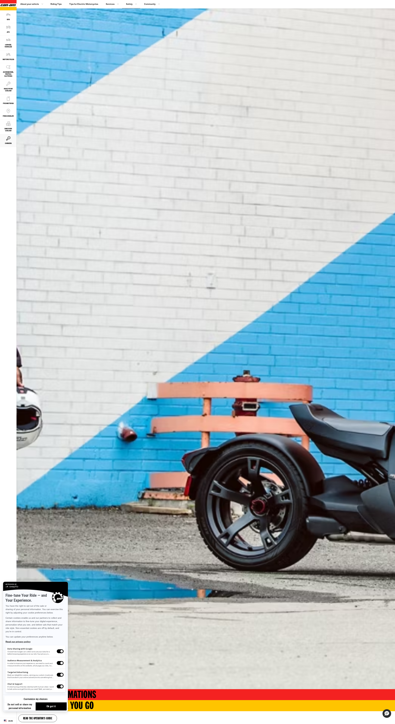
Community (150, 4)
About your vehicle (29, 4)
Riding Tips (56, 4)
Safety (129, 4)
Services (110, 4)
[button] (387, 713)
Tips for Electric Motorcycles (83, 4)
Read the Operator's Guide (37, 718)
